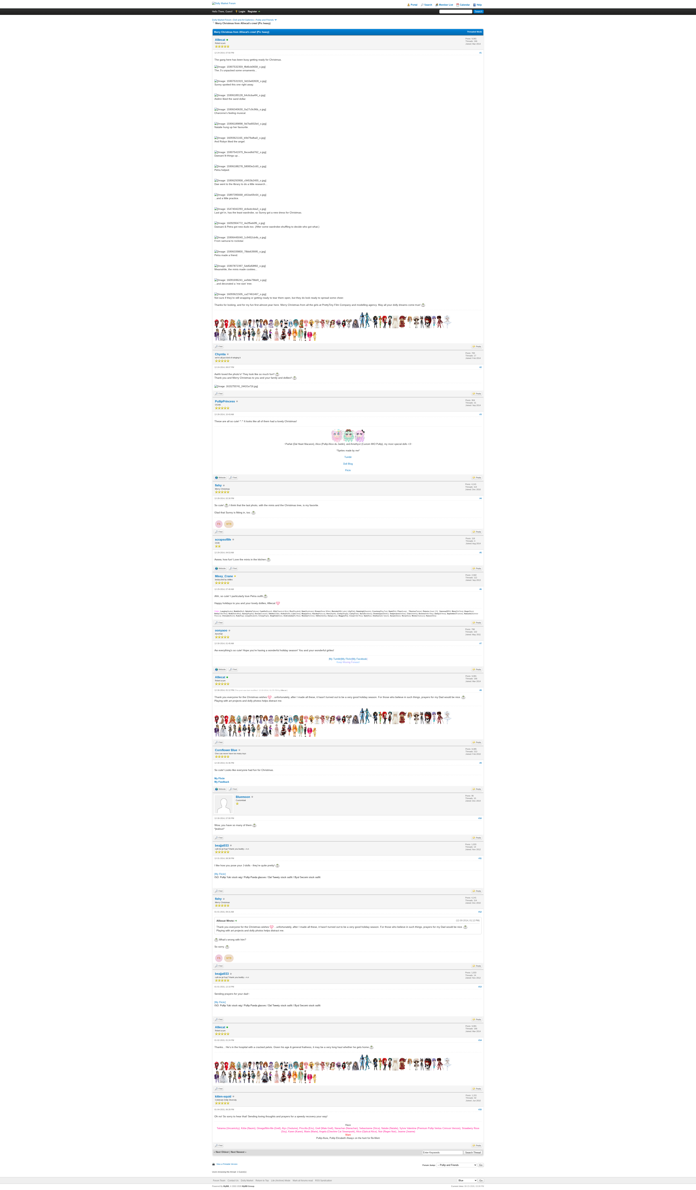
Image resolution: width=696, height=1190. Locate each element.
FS (218, 524)
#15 (480, 1109)
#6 (480, 589)
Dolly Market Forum (221, 20)
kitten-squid (223, 1096)
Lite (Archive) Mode (280, 1180)
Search (428, 4)
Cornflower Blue (226, 750)
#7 (480, 643)
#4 (480, 498)
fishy (218, 485)
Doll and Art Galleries (243, 20)
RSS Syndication (323, 1180)
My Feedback (221, 782)
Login (242, 11)
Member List (446, 4)
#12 (480, 912)
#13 (480, 987)
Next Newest (237, 1152)
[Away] (235, 576)
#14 (480, 1040)
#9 (480, 763)
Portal (414, 4)
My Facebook (360, 659)
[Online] (227, 40)
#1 (480, 53)
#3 (480, 414)
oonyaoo (221, 630)
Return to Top (262, 1180)
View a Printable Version (226, 1164)
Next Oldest (222, 1152)
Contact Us (233, 1180)
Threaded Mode (474, 32)
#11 (480, 858)
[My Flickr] (220, 874)
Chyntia (220, 354)
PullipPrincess (225, 401)
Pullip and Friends (265, 20)
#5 (480, 552)
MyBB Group (248, 1186)
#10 (480, 818)
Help (479, 4)
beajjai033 (222, 845)
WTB (228, 524)
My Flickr (346, 659)
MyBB (226, 1186)
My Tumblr (335, 659)
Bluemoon (243, 796)
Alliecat (220, 39)
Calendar (465, 4)
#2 (480, 367)
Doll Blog (348, 463)
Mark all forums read (303, 1180)
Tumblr (348, 457)
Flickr (348, 470)
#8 (480, 690)
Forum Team (219, 1180)
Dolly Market (247, 1180)
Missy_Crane (224, 576)
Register (252, 11)
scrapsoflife (223, 539)
